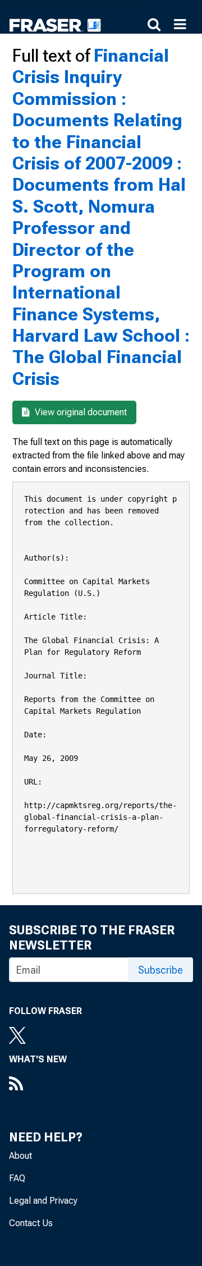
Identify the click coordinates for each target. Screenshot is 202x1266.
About (20, 1155)
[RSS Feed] (38, 1084)
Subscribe (160, 970)
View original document (80, 412)
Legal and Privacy (43, 1200)
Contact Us (31, 1223)
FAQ (17, 1178)
